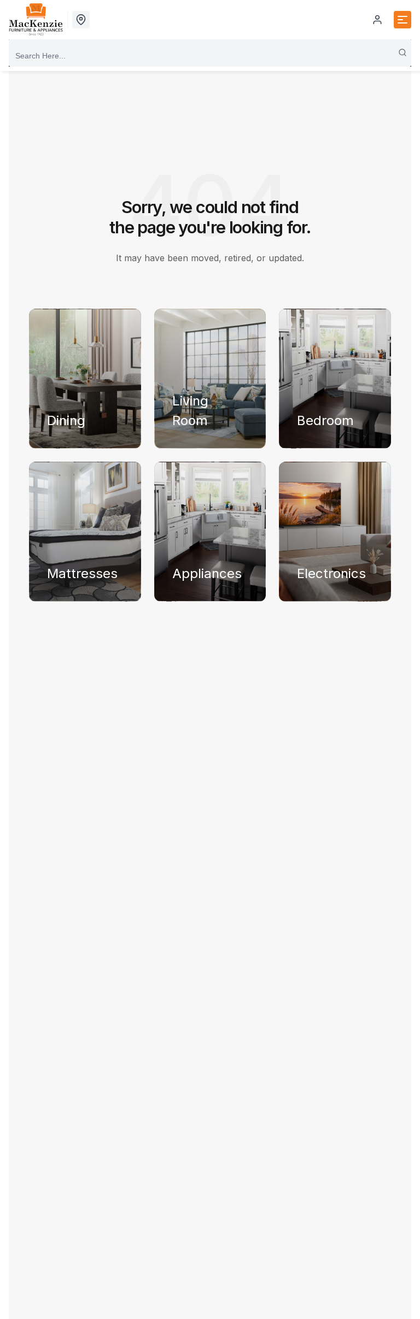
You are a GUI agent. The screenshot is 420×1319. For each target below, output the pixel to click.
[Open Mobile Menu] (402, 19)
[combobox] (210, 56)
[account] (377, 19)
